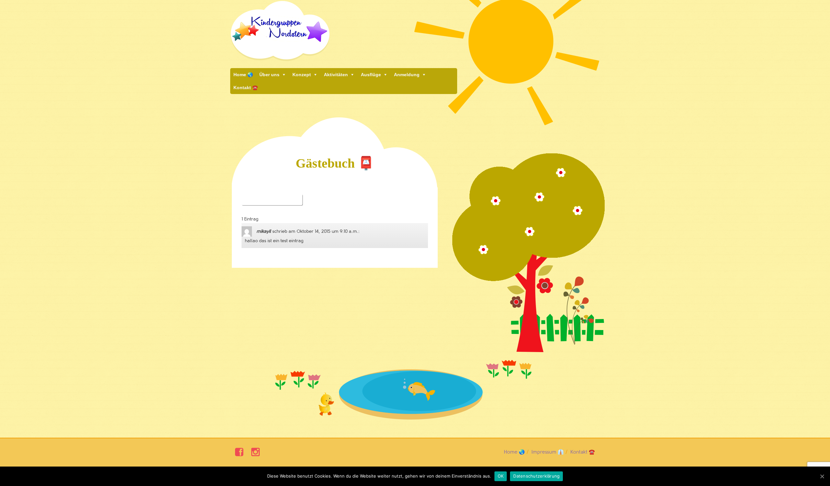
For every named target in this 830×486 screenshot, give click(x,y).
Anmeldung (407, 74)
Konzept (301, 74)
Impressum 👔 (547, 452)
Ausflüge (371, 74)
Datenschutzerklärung (536, 476)
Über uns (269, 74)
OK (501, 476)
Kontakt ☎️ (245, 87)
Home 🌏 (243, 74)
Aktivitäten (336, 74)
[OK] (822, 476)
